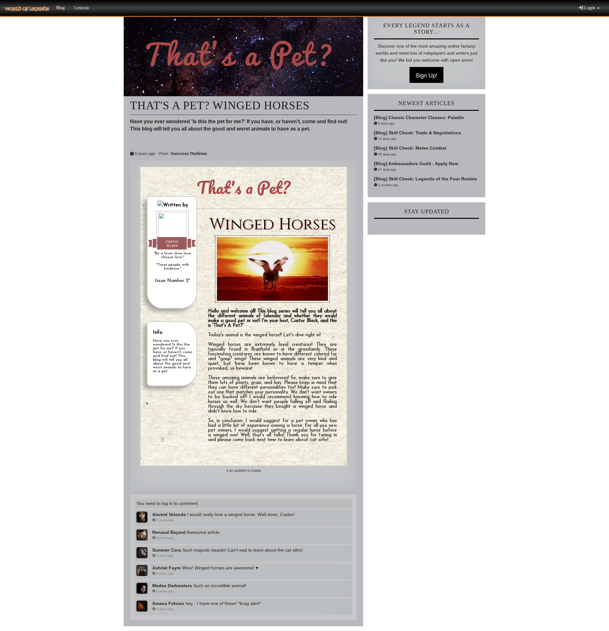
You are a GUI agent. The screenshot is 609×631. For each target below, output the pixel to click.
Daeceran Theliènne (189, 153)
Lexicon (81, 7)
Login (589, 7)
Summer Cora (166, 550)
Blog (60, 7)
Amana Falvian (168, 603)
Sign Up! (426, 75)
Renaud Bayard (169, 532)
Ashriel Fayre (166, 567)
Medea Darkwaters (172, 585)
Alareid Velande (169, 514)
